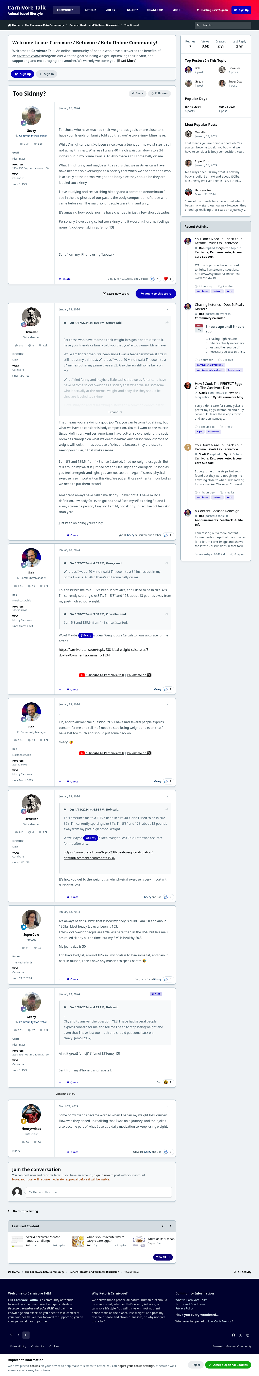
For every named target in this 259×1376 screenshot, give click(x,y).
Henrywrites (31, 1129)
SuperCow (141, 535)
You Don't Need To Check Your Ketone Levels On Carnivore (218, 240)
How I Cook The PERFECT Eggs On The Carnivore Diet (218, 385)
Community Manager (33, 578)
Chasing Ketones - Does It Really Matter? (219, 306)
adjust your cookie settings (136, 1366)
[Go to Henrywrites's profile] (31, 1113)
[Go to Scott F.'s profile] (187, 447)
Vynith (223, 248)
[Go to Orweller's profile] (31, 316)
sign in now (102, 1175)
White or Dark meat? (161, 1239)
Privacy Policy (184, 1308)
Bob (110, 278)
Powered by (231, 1346)
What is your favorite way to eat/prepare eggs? (105, 1239)
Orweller (31, 332)
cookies (35, 1366)
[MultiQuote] (60, 535)
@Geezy (86, 635)
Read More (126, 60)
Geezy (31, 131)
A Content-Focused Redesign (217, 510)
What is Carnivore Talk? (191, 1300)
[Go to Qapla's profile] (187, 385)
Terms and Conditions (190, 1304)
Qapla (151, 1243)
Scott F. (204, 454)
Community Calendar (210, 318)
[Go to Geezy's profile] (31, 115)
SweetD (128, 278)
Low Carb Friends (220, 1321)
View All (161, 1257)
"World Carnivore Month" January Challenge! (43, 1239)
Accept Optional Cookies (230, 1365)
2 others (144, 278)
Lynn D (122, 535)
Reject (196, 1365)
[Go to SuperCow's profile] (31, 919)
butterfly (118, 278)
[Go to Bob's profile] (31, 557)
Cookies (54, 1346)
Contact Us (37, 1346)
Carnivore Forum (26, 1300)
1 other (157, 535)
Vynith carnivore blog (228, 397)
